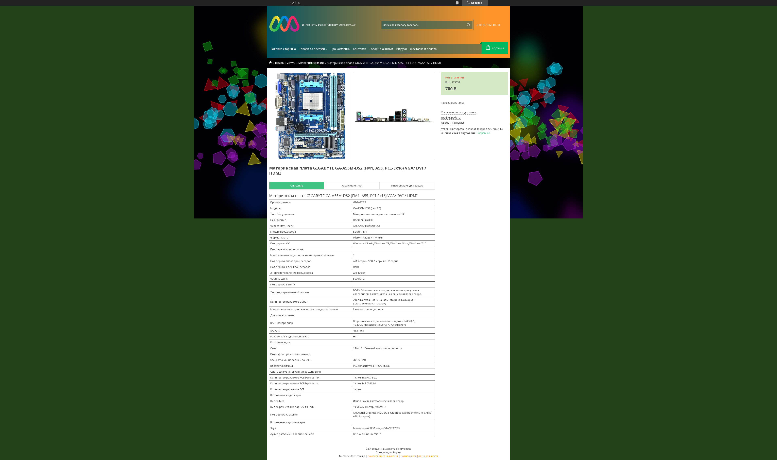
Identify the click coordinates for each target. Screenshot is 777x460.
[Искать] (468, 25)
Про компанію (340, 49)
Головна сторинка (283, 49)
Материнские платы (311, 63)
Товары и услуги (285, 63)
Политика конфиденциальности (419, 456)
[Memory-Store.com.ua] (284, 25)
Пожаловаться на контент (383, 456)
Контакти (359, 49)
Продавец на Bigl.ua (388, 452)
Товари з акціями (381, 49)
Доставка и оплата (423, 49)
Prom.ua (406, 448)
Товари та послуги (312, 49)
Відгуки (401, 49)
